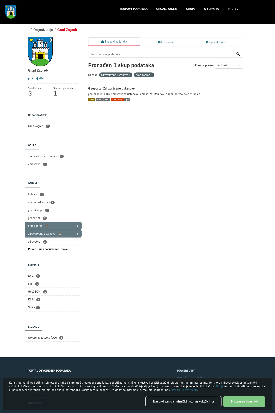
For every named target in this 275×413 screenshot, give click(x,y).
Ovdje (220, 386)
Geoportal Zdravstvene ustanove (111, 88)
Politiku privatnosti (184, 390)
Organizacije (167, 9)
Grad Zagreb (67, 29)
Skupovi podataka (134, 9)
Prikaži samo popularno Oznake (48, 249)
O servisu (211, 9)
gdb (127, 99)
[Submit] (238, 54)
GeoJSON (117, 99)
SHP (107, 99)
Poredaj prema (204, 65)
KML (99, 99)
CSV (91, 99)
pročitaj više (36, 78)
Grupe (190, 9)
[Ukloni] (129, 75)
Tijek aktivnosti (218, 42)
